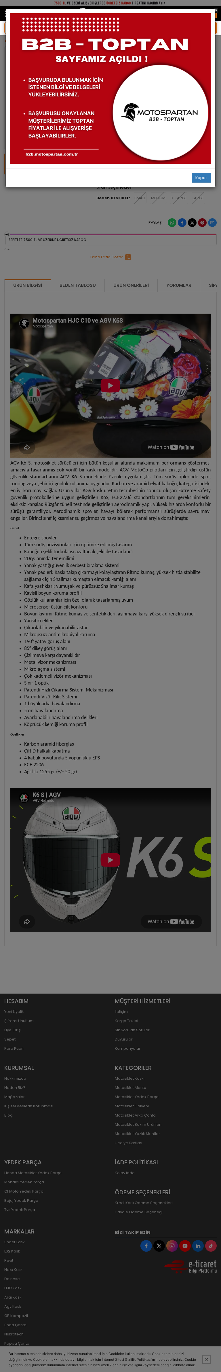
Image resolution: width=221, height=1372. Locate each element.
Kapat (201, 178)
